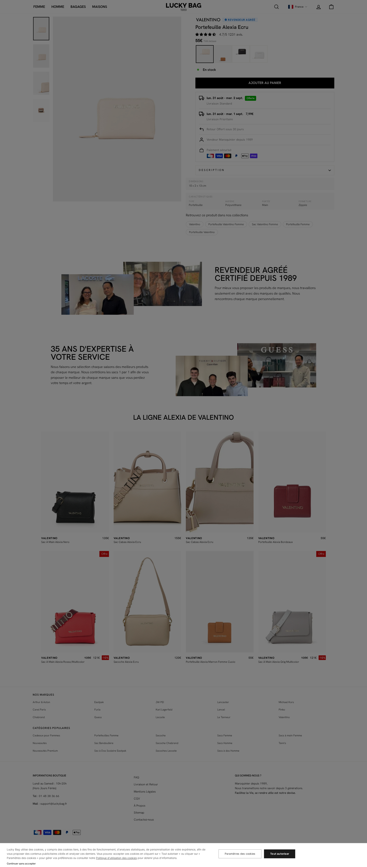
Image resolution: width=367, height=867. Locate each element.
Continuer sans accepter (21, 863)
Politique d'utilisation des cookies (116, 858)
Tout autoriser (279, 853)
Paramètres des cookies (240, 853)
